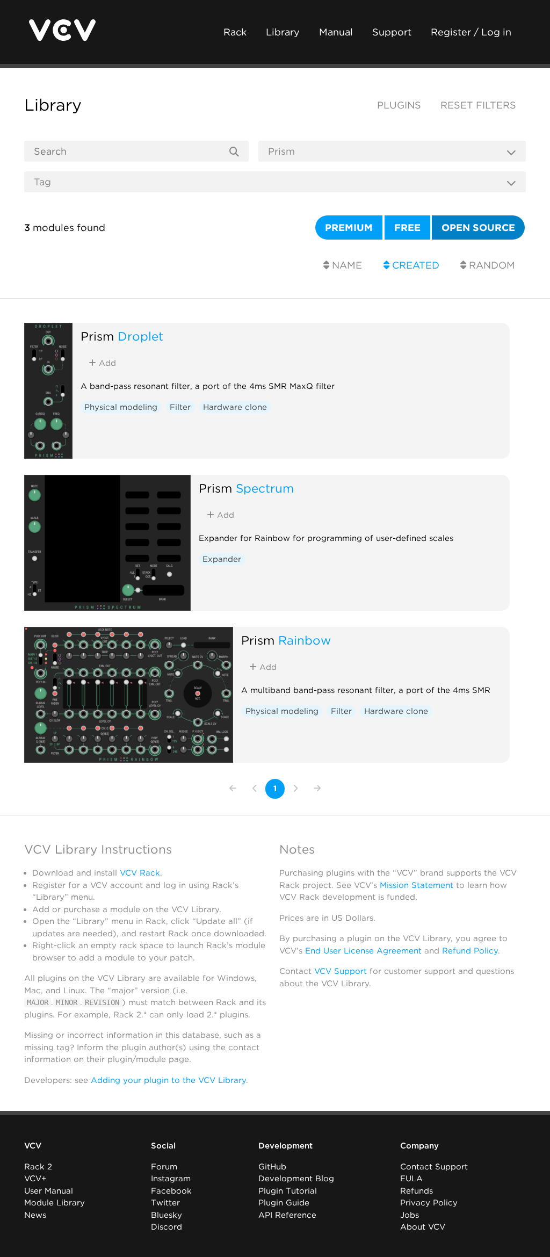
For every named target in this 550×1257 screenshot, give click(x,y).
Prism (97, 336)
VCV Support (340, 971)
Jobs (409, 1215)
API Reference (287, 1215)
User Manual (48, 1191)
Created (414, 265)
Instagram (171, 1178)
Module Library (54, 1203)
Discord (166, 1227)
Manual (336, 32)
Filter (180, 407)
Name (345, 265)
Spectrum (265, 488)
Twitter (165, 1203)
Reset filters (478, 105)
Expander (221, 559)
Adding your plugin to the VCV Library (168, 1080)
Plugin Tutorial (287, 1191)
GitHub (272, 1167)
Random (490, 265)
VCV (32, 1146)
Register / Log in (471, 32)
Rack (235, 32)
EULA (411, 1178)
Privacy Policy (429, 1203)
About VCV (422, 1227)
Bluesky (166, 1215)
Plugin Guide (283, 1203)
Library (283, 32)
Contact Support (434, 1167)
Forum (164, 1167)
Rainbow (304, 640)
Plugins (399, 105)
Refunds (416, 1191)
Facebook (171, 1191)
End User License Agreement (363, 951)
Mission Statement (416, 885)
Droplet (140, 336)
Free (407, 227)
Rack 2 (38, 1167)
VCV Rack (140, 873)
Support (391, 32)
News (35, 1215)
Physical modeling (120, 407)
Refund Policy (470, 951)
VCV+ (35, 1178)
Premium (349, 227)
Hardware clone (235, 407)
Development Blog (296, 1178)
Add (106, 363)
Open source (478, 227)
